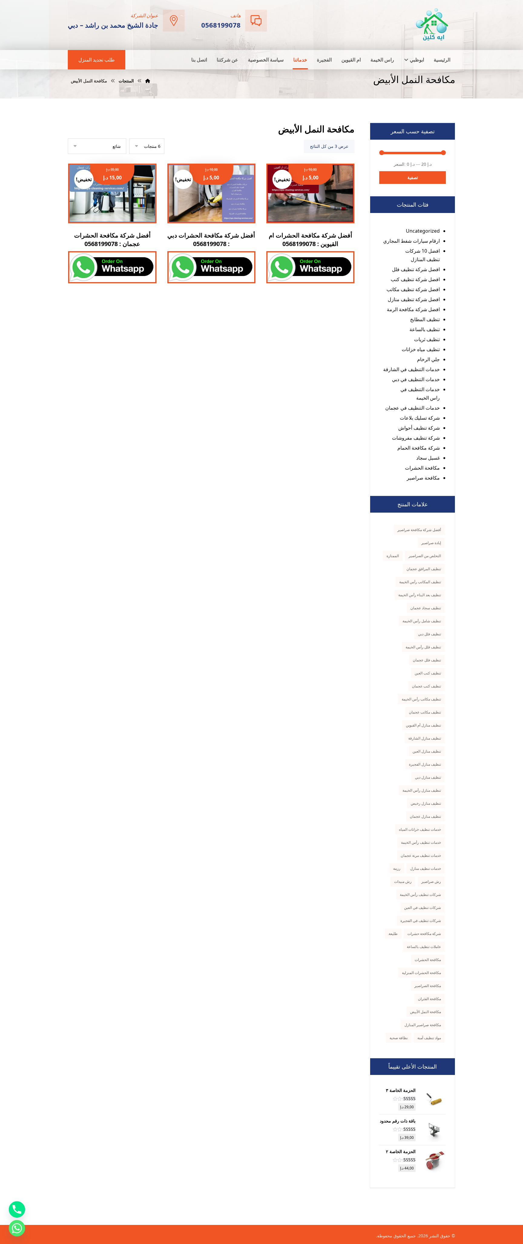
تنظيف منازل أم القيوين (423, 725)
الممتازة (392, 555)
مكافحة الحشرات (422, 467)
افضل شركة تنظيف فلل (416, 269)
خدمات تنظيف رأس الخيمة (421, 842)
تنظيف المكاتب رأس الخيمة (420, 581)
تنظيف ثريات (427, 339)
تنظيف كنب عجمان (426, 686)
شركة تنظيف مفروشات (416, 437)
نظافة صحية (399, 1037)
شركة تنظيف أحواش (419, 427)
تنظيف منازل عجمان (425, 816)
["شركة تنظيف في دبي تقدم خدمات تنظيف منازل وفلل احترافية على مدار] (432, 24)
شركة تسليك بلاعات (420, 417)
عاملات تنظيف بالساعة (424, 946)
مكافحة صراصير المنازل (422, 1024)
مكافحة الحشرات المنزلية (421, 972)
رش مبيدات (403, 881)
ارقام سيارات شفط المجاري (411, 241)
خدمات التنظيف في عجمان (412, 407)
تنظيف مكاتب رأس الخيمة (421, 699)
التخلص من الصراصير (425, 555)
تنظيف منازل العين (427, 751)
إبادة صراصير (431, 542)
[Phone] (17, 1209)
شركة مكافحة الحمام (418, 447)
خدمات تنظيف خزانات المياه (420, 829)
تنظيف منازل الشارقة (424, 738)
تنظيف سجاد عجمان (425, 607)
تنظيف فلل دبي (429, 634)
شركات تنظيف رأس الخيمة (420, 894)
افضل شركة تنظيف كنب (415, 279)
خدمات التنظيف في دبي (416, 379)
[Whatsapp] (17, 1228)
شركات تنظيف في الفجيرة (420, 920)
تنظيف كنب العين (428, 673)
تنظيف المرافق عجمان (423, 568)
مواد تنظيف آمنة (429, 1037)
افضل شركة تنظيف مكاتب (413, 289)
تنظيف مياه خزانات (421, 349)
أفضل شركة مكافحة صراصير (419, 529)
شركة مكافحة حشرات (424, 933)
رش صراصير (431, 881)
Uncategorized (423, 231)
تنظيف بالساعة (425, 329)
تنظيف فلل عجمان (427, 660)
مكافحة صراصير (423, 477)
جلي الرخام (428, 359)
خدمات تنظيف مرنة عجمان (421, 855)
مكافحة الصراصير (427, 985)
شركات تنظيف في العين (422, 907)
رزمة (396, 868)
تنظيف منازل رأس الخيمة (422, 790)
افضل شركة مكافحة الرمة (413, 309)
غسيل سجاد (428, 457)
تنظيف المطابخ (425, 319)
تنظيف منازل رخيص (426, 803)
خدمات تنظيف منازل (425, 868)
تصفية (412, 177)
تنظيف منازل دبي (428, 777)
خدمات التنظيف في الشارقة (411, 369)
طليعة (393, 933)
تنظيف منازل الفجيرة (425, 764)
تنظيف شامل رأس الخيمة (422, 621)
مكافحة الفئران (429, 998)
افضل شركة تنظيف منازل (414, 299)
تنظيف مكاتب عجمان (425, 712)
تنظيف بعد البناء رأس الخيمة (419, 594)
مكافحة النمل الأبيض (425, 1011)
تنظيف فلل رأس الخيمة (423, 647)
